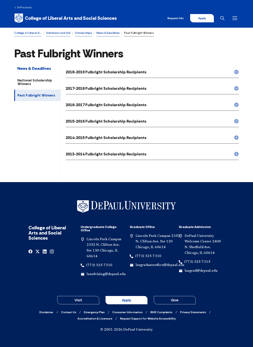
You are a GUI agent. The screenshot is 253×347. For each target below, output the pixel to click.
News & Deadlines (108, 33)
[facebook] (30, 251)
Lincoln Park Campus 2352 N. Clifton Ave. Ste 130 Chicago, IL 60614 (158, 241)
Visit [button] (78, 300)
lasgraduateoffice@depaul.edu (160, 265)
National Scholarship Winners (34, 82)
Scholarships (83, 33)
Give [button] (174, 300)
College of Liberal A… (28, 33)
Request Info (175, 18)
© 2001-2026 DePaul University (126, 330)
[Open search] (223, 18)
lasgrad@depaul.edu (201, 271)
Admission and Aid (58, 33)
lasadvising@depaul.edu (106, 274)
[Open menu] (235, 18)
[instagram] (52, 251)
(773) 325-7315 (197, 262)
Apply (202, 18)
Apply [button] (126, 300)
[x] (38, 251)
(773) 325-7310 (99, 265)
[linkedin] (45, 251)
